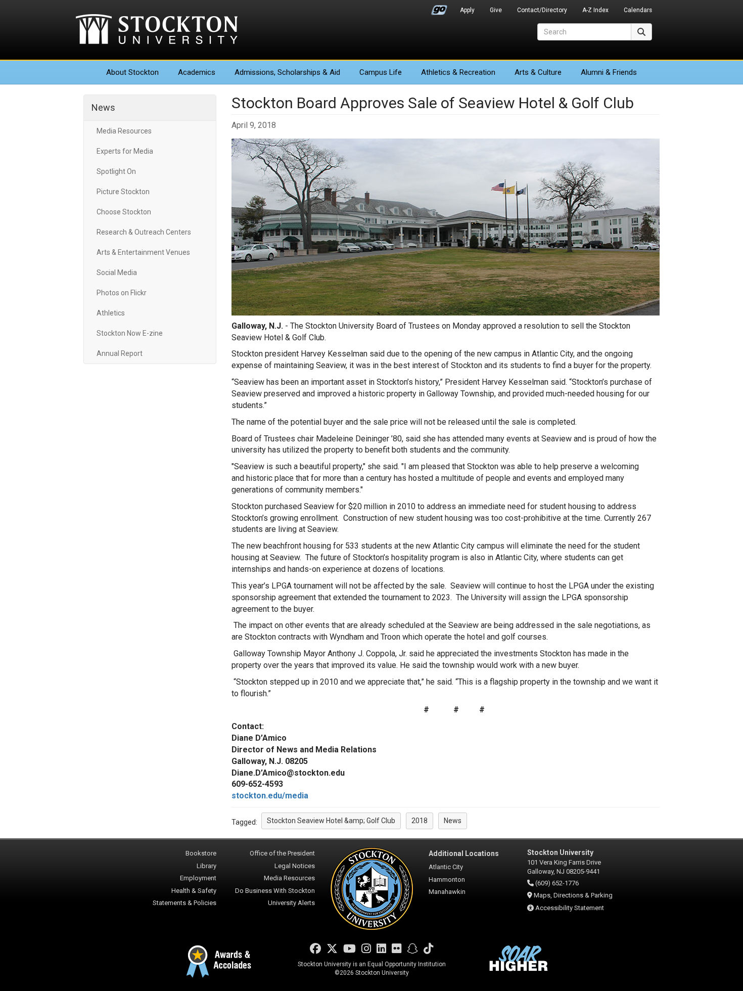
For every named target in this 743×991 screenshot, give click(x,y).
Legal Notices (294, 866)
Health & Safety (193, 890)
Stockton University (157, 30)
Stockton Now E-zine (130, 333)
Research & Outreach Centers (144, 232)
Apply (467, 10)
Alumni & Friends (609, 72)
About (132, 72)
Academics (196, 72)
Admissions (287, 72)
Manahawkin (447, 891)
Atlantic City (446, 867)
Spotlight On (116, 171)
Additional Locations (464, 853)
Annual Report (120, 353)
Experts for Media (125, 151)
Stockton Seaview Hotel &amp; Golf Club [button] (331, 821)
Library (206, 866)
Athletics (458, 72)
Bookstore (200, 853)
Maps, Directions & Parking (573, 895)
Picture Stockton (123, 192)
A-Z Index (595, 10)
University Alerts (291, 903)
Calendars (638, 10)
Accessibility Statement (569, 908)
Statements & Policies (184, 903)
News (103, 107)
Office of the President (282, 853)
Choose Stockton (124, 212)
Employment (198, 878)
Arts (538, 72)
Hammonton (447, 879)
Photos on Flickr (122, 293)
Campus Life (380, 72)
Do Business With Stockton (275, 890)
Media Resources (124, 131)
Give (496, 10)
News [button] (452, 821)
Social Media (117, 272)
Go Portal (439, 7)
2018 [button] (419, 821)
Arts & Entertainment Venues (143, 252)
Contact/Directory (542, 10)
